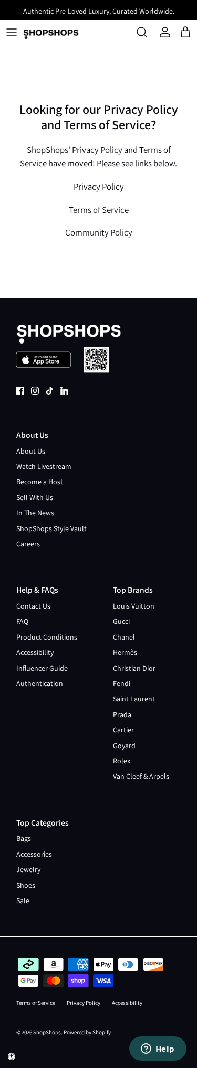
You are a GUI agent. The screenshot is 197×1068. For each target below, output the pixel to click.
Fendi (121, 683)
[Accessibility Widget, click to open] (11, 1056)
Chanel (124, 637)
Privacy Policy (99, 186)
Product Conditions (46, 637)
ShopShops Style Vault (51, 528)
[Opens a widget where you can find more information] (157, 1049)
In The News (35, 512)
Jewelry (28, 869)
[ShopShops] (51, 32)
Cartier (123, 729)
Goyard (124, 745)
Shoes (25, 885)
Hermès (125, 652)
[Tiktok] (50, 391)
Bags (23, 838)
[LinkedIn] (64, 391)
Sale (22, 900)
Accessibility (35, 652)
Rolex (121, 761)
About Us (30, 451)
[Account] (166, 32)
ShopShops (47, 1032)
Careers (28, 543)
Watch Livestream (43, 466)
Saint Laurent (134, 698)
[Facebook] (20, 391)
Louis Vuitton (133, 606)
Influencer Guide (42, 668)
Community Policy (98, 232)
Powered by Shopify (87, 1032)
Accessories (34, 854)
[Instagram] (35, 391)
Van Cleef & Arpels (141, 776)
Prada (122, 714)
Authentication (39, 683)
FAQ (22, 621)
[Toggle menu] (11, 32)
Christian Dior (134, 668)
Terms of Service (99, 209)
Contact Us (33, 606)
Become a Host (39, 481)
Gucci (121, 621)
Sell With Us (34, 497)
